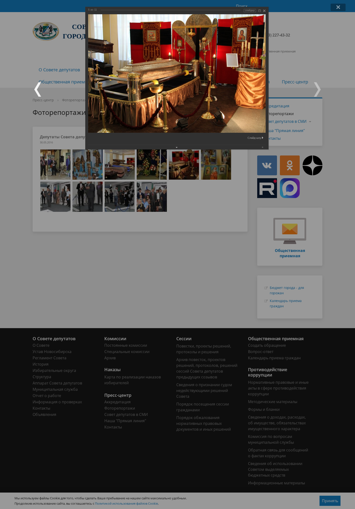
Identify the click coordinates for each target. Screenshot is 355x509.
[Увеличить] (259, 10)
